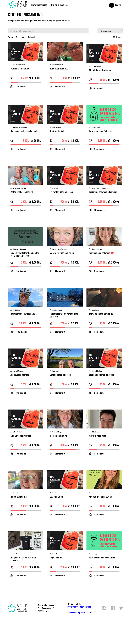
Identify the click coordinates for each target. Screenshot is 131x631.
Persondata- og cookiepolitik (79, 612)
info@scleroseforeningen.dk (79, 606)
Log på (118, 5)
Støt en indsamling (59, 5)
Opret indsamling (39, 5)
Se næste (119, 37)
